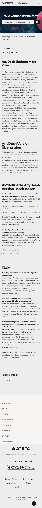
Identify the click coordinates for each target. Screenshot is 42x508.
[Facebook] (3, 52)
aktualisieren (20, 245)
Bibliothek (20, 37)
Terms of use (28, 479)
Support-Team (7, 358)
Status (28, 483)
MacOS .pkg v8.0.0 (10, 253)
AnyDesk (7, 381)
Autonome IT (7, 403)
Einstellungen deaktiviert (16, 286)
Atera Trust (11, 483)
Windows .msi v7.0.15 (11, 250)
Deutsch (18, 487)
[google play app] (27, 467)
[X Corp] (7, 52)
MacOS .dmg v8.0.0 (31, 212)
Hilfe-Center (22, 3)
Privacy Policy (11, 479)
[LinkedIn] (12, 52)
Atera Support (7, 37)
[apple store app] (13, 467)
